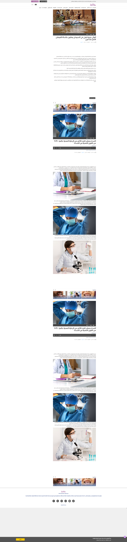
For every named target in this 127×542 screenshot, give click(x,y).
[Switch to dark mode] (35, 4)
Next (53, 102)
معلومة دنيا (44, 7)
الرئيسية (94, 7)
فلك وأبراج (50, 7)
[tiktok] (73, 501)
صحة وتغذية (83, 7)
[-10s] (92, 148)
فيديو (40, 7)
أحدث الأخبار (89, 7)
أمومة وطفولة (77, 7)
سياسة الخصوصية (99, 540)
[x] (57, 501)
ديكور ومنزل (65, 7)
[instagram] (61, 501)
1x (56, 335)
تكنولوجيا (54, 7)
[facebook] (53, 501)
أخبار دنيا (83, 152)
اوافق (20, 539)
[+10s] (94, 148)
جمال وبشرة (59, 7)
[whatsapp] (65, 501)
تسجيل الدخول (43, 1)
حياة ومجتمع (71, 7)
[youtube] (69, 501)
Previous (55, 102)
